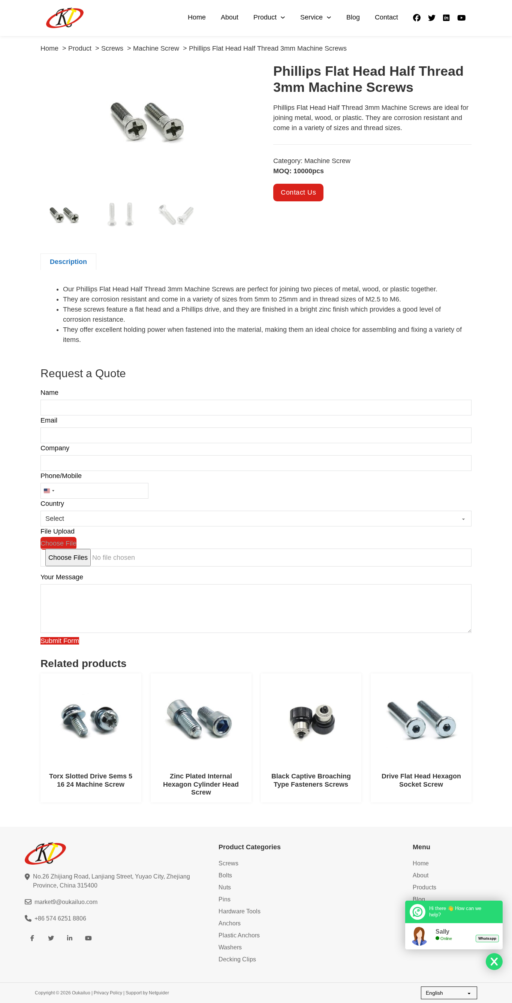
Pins (225, 899)
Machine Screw (327, 161)
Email (48, 420)
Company (54, 448)
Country (52, 503)
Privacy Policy (108, 993)
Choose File (58, 543)
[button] (245, 73)
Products (424, 887)
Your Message (61, 577)
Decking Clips (237, 959)
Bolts (225, 875)
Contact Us (298, 192)
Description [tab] (68, 261)
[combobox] (49, 490)
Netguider (159, 993)
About (229, 17)
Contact (386, 17)
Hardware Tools (239, 911)
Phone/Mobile (61, 476)
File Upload (57, 531)
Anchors (230, 923)
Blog (353, 17)
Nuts (225, 887)
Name (49, 392)
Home (197, 17)
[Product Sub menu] (282, 17)
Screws (228, 863)
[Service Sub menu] (328, 17)
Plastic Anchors (239, 935)
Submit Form (59, 641)
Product (265, 17)
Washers (230, 947)
